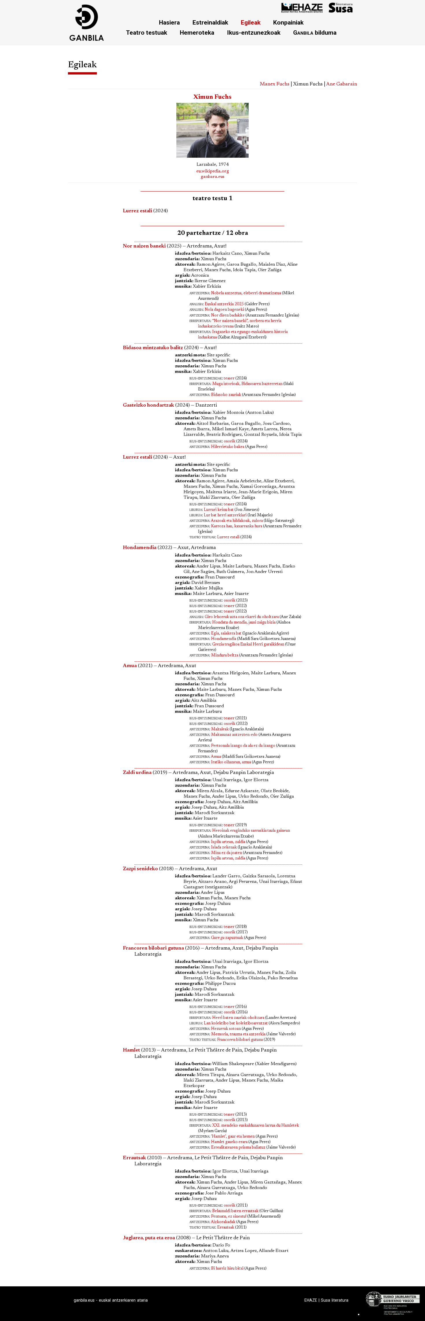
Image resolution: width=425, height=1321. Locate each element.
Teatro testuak (146, 32)
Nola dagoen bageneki (224, 310)
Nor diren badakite (228, 316)
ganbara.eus (212, 176)
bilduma (315, 32)
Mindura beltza (224, 656)
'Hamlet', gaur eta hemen (233, 1137)
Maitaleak (220, 730)
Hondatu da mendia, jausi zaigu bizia (244, 623)
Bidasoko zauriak (226, 395)
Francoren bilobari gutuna (240, 1040)
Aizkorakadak (223, 1222)
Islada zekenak (224, 848)
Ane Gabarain (341, 84)
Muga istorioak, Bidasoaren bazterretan (247, 384)
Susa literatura (334, 1300)
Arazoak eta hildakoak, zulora (237, 521)
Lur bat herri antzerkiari (225, 515)
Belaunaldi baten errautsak (235, 1211)
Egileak (250, 22)
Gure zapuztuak (227, 938)
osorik (229, 442)
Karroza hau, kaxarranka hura (236, 526)
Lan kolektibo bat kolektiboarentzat (236, 1024)
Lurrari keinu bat (219, 510)
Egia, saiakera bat (226, 634)
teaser (229, 379)
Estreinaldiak (210, 22)
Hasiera (169, 22)
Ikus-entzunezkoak (253, 32)
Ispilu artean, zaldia (228, 842)
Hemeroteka (197, 32)
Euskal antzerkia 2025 (224, 304)
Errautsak (225, 1228)
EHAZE (310, 1300)
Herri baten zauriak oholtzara (238, 1018)
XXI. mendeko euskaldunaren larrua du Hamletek (255, 1126)
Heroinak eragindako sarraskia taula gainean (251, 831)
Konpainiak (288, 22)
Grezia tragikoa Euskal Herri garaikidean (248, 645)
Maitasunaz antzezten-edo (234, 735)
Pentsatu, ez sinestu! (228, 1217)
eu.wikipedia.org (212, 171)
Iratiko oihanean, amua (231, 762)
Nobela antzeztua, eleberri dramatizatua (246, 293)
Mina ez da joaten (226, 853)
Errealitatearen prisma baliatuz (238, 1148)
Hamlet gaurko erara (229, 1142)
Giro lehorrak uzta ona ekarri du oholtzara (242, 617)
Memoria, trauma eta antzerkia (238, 1034)
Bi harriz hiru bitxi (227, 1269)
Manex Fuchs (274, 84)
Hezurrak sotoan (226, 1029)
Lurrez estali (137, 211)
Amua (216, 757)
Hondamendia (223, 639)
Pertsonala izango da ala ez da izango (243, 746)
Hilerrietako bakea (227, 447)
